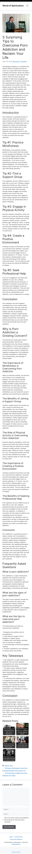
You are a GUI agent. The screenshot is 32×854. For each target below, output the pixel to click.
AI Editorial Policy (16, 852)
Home (11, 836)
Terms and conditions (16, 839)
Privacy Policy (19, 836)
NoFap (7, 765)
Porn (11, 765)
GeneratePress (16, 844)
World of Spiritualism (13, 5)
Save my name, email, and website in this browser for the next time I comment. (16, 820)
